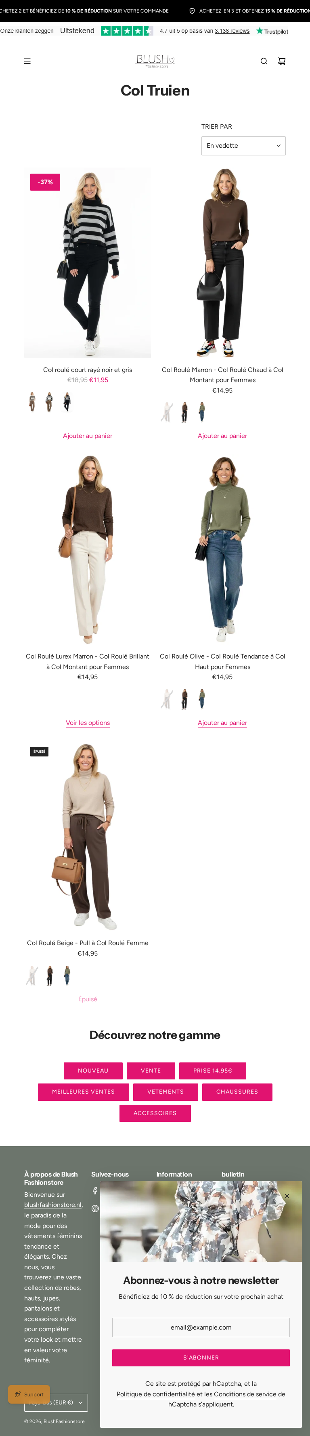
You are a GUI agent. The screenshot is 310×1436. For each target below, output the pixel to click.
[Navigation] (27, 61)
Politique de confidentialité (156, 1394)
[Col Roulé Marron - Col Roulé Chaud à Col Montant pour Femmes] (222, 263)
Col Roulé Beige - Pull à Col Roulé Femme (88, 943)
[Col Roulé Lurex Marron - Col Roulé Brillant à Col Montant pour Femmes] (87, 549)
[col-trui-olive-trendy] (201, 412)
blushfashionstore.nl (53, 1205)
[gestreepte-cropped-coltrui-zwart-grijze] (67, 402)
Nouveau (93, 1070)
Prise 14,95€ (212, 1070)
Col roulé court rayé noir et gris (87, 370)
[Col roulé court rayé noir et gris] (87, 263)
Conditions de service (245, 1394)
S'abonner (201, 1357)
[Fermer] (287, 1196)
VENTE (151, 1070)
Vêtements (165, 1091)
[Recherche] (264, 61)
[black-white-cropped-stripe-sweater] (49, 402)
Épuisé (87, 999)
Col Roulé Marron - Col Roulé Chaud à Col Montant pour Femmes (222, 375)
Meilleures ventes (83, 1091)
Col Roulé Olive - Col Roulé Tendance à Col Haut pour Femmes (222, 661)
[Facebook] (95, 1191)
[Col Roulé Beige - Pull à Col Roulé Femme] (87, 836)
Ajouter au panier (87, 436)
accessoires (155, 1113)
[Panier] (282, 61)
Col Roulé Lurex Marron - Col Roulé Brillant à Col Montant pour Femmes (87, 661)
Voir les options (88, 722)
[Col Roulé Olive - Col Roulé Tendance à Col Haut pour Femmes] (222, 549)
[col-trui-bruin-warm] (184, 412)
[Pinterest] (95, 1208)
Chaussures (237, 1091)
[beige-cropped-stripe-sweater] (32, 402)
